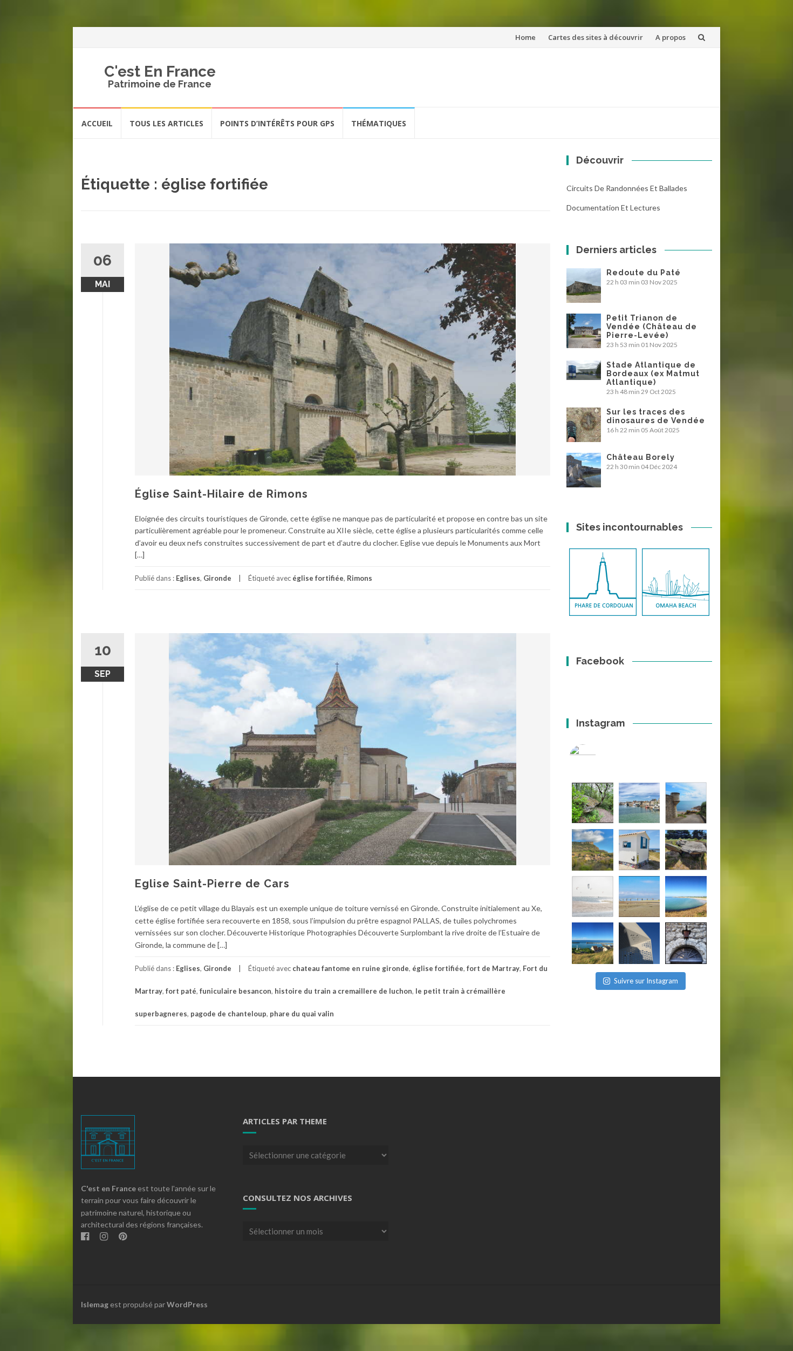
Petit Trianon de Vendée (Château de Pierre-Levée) (651, 327)
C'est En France (160, 71)
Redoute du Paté (643, 272)
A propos (670, 37)
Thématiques (378, 123)
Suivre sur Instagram (646, 980)
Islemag (94, 1304)
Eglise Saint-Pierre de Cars (212, 883)
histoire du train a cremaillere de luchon (343, 991)
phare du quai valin (302, 1013)
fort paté (181, 991)
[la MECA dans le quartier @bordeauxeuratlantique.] (639, 943)
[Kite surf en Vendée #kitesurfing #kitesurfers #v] (592, 897)
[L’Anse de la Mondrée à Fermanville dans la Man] (686, 897)
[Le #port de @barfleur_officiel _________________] (639, 803)
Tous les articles (166, 123)
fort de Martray (493, 968)
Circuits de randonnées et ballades (626, 188)
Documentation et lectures (613, 207)
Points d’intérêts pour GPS (277, 123)
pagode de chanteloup (228, 1013)
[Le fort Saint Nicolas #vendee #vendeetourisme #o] (686, 803)
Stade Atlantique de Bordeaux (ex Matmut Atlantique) (653, 373)
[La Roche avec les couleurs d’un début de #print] (592, 850)
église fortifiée (318, 578)
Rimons (359, 578)
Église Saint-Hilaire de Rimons (221, 493)
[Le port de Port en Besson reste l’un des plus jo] (592, 943)
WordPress (187, 1304)
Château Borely (640, 457)
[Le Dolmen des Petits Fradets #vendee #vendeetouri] (686, 850)
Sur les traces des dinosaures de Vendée (655, 416)
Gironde (217, 578)
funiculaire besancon (235, 991)
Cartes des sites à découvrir (595, 37)
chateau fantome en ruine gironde (350, 968)
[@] (598, 757)
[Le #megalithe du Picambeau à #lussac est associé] (592, 803)
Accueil (97, 123)
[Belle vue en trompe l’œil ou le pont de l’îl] (639, 897)
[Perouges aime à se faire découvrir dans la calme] (686, 943)
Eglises (188, 578)
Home (525, 37)
